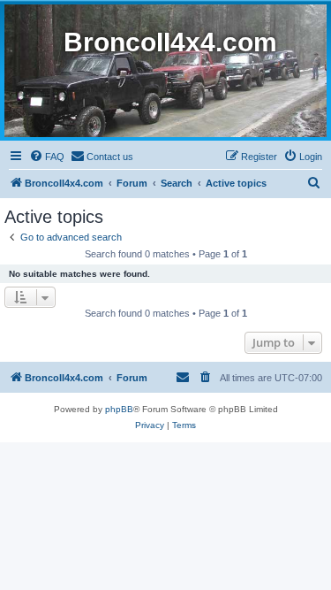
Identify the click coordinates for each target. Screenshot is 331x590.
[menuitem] (46, 156)
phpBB (119, 409)
